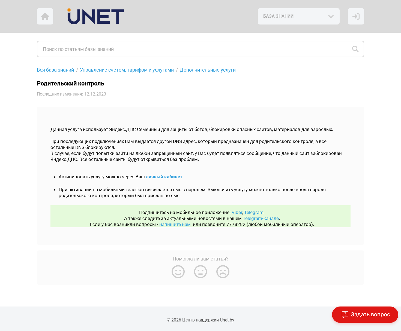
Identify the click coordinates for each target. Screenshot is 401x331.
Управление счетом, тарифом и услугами (127, 70)
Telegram (254, 212)
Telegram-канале (261, 218)
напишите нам (175, 224)
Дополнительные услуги (208, 70)
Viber (237, 212)
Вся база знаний (55, 70)
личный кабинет (164, 176)
